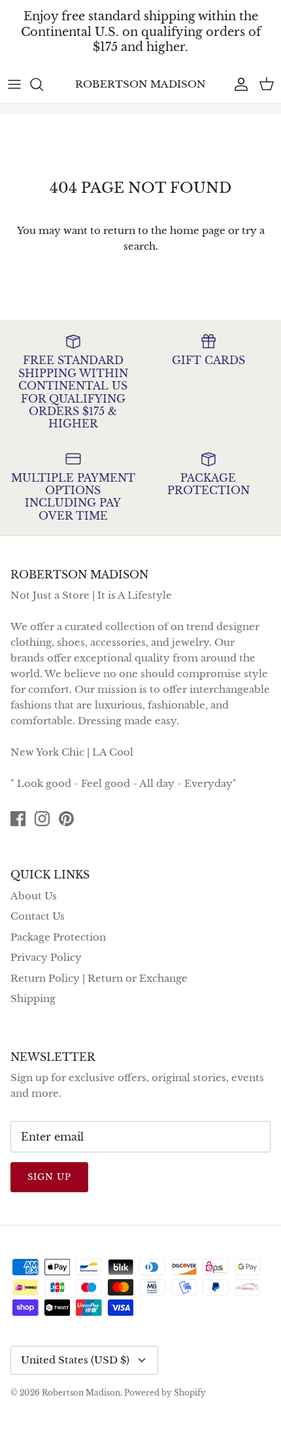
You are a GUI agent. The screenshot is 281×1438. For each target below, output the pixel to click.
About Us (33, 896)
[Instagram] (42, 818)
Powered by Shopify (165, 1392)
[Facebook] (17, 818)
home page (197, 230)
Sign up (49, 1176)
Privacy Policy (46, 957)
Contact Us (37, 916)
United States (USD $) (75, 1360)
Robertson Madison (81, 1392)
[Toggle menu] (14, 84)
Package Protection (58, 937)
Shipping (33, 998)
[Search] (43, 84)
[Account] (237, 84)
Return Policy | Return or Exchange (99, 978)
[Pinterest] (66, 818)
